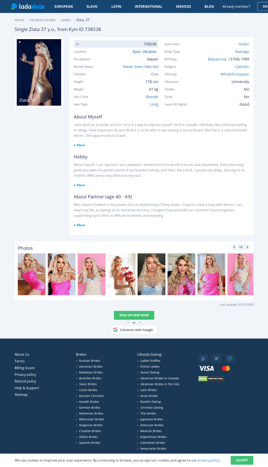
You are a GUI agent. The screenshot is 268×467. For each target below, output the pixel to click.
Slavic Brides (88, 384)
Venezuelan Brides (153, 448)
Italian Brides (88, 437)
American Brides (152, 425)
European (63, 6)
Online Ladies (150, 366)
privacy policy (208, 460)
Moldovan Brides (91, 372)
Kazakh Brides (89, 402)
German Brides (89, 407)
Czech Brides (88, 390)
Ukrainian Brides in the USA (159, 384)
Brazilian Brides (90, 378)
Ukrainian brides (43, 20)
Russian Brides (89, 361)
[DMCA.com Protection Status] (211, 380)
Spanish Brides (89, 443)
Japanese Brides (151, 419)
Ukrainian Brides (91, 366)
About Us (22, 354)
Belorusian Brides (91, 419)
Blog (209, 6)
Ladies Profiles (150, 361)
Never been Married (140, 66)
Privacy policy (25, 374)
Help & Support (27, 388)
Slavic (92, 6)
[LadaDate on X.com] (216, 358)
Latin (116, 6)
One (154, 74)
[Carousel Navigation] (240, 247)
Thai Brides (148, 413)
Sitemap (21, 394)
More (81, 145)
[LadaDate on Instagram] (229, 358)
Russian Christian (91, 396)
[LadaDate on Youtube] (203, 358)
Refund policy (25, 381)
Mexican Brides (151, 431)
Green (243, 43)
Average (242, 51)
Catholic (242, 66)
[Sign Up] (32, 274)
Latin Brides (148, 390)
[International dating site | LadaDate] (27, 6)
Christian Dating (151, 407)
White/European (234, 74)
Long (154, 104)
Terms (20, 361)
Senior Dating (149, 372)
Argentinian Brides (153, 437)
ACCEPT (242, 460)
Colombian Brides (152, 443)
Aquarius (217, 59)
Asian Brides (149, 396)
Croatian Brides (90, 431)
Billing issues (25, 368)
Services (183, 6)
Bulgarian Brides (91, 425)
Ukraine (150, 51)
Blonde (152, 96)
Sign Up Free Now (134, 315)
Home (19, 20)
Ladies (66, 20)
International (148, 6)
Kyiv (136, 51)
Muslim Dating (150, 402)
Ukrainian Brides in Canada (159, 378)
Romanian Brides (91, 413)
